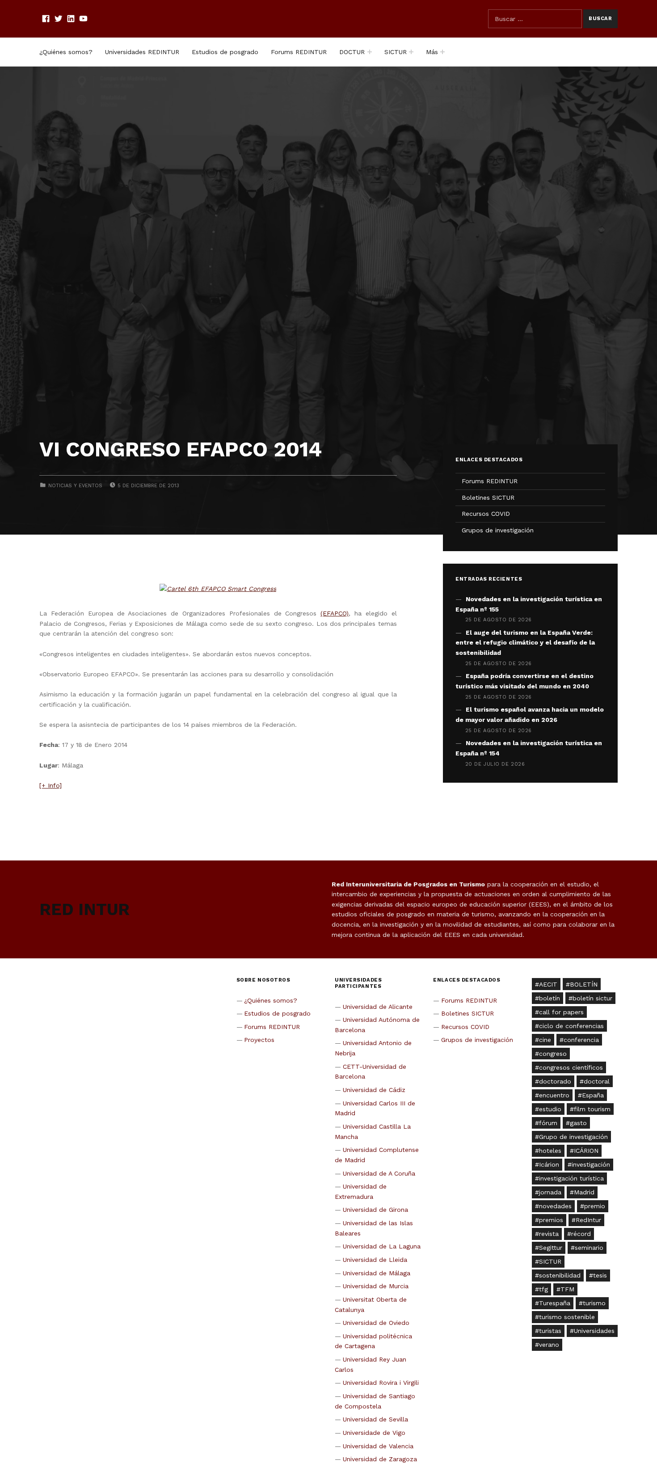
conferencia (581, 1039)
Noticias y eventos (75, 486)
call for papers (561, 1012)
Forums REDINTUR (299, 51)
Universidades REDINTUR (142, 51)
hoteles (550, 1150)
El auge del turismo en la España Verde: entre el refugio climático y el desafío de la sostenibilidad (525, 642)
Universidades (594, 1330)
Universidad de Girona (375, 1209)
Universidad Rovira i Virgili (381, 1382)
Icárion (549, 1164)
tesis (600, 1275)
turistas (550, 1330)
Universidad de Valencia (378, 1446)
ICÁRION (586, 1150)
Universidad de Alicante (378, 1006)
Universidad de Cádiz (374, 1089)
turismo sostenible (567, 1316)
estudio (550, 1109)
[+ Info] (50, 785)
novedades (555, 1206)
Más (432, 51)
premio (594, 1206)
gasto (578, 1122)
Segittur (550, 1247)
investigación (591, 1164)
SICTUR (395, 51)
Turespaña (554, 1303)
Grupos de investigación (498, 530)
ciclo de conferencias (571, 1025)
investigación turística (571, 1178)
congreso (553, 1053)
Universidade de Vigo (374, 1432)
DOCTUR (352, 51)
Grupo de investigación (573, 1136)
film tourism (592, 1109)
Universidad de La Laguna (382, 1246)
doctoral (597, 1081)
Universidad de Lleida (375, 1259)
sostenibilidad (560, 1275)
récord (581, 1233)
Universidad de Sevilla (375, 1419)
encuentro (554, 1095)
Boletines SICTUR (488, 497)
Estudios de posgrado (225, 51)
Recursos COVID (486, 513)
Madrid (584, 1192)
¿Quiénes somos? (66, 51)
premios (551, 1219)
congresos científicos (571, 1067)
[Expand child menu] (369, 52)
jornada (550, 1192)
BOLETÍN (584, 984)
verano (549, 1344)
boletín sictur (592, 998)
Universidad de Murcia (376, 1286)
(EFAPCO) (334, 613)
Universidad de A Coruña (379, 1173)
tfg (543, 1289)
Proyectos (259, 1039)
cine (545, 1039)
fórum (548, 1122)
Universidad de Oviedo (376, 1322)
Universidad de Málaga (376, 1273)
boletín (549, 998)
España (593, 1095)
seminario (589, 1247)
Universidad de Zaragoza (380, 1459)
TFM (567, 1289)
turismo (594, 1303)
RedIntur (588, 1219)
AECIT (548, 984)
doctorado (555, 1081)
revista (549, 1233)
